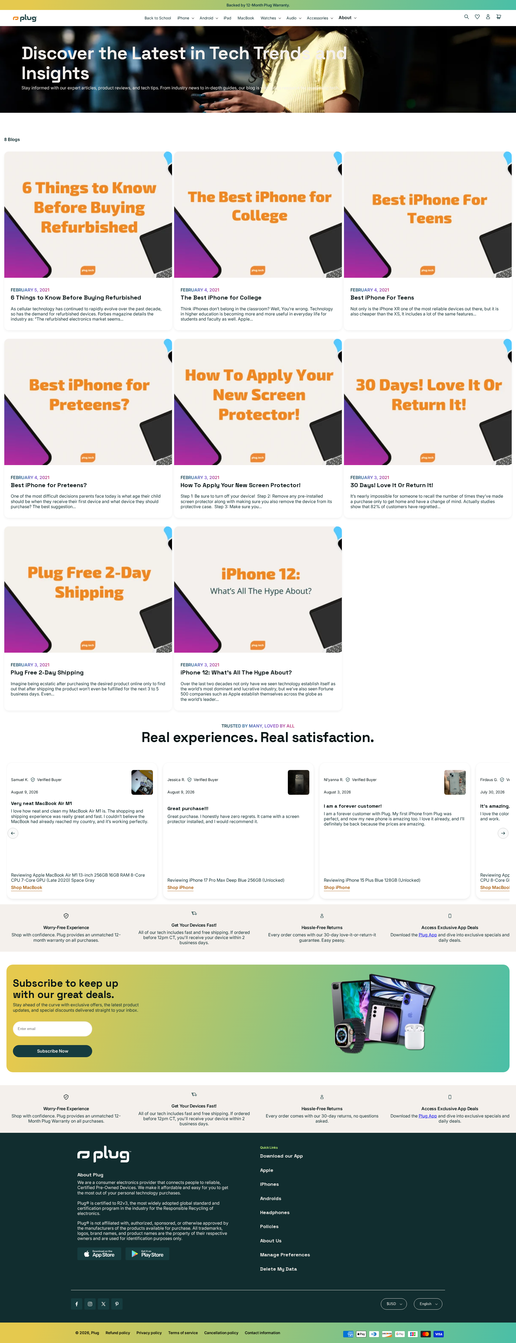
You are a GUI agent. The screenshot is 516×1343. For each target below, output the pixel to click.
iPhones (269, 1184)
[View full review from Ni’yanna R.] (455, 782)
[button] (185, 18)
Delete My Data (278, 1269)
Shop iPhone (180, 887)
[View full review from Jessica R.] (298, 782)
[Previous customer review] (13, 833)
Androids (270, 1198)
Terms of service (183, 1332)
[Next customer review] (503, 833)
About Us (271, 1240)
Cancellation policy (221, 1332)
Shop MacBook (26, 887)
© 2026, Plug (87, 1332)
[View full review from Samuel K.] (142, 782)
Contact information (262, 1332)
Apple (266, 1170)
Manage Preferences (285, 1254)
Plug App (428, 934)
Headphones (275, 1212)
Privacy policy (149, 1332)
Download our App (281, 1156)
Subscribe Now (52, 1051)
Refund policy (118, 1332)
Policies (269, 1226)
